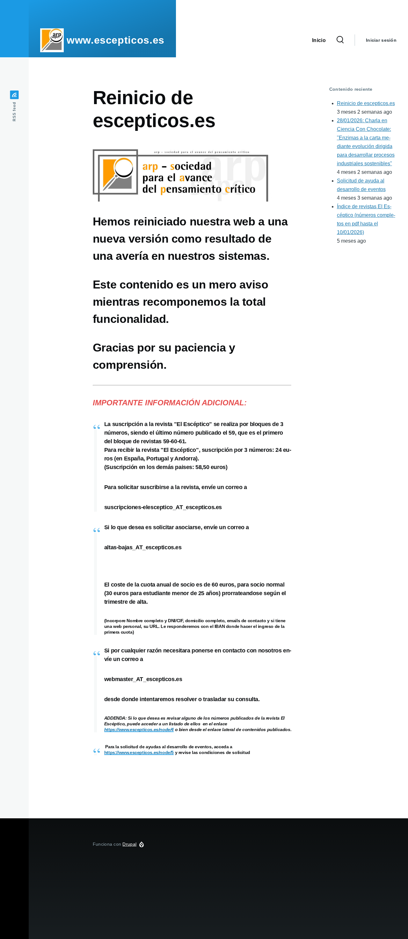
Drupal (129, 844)
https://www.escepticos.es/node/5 (139, 752)
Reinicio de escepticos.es (366, 103)
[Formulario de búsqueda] (340, 40)
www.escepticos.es (115, 40)
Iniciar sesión (381, 40)
